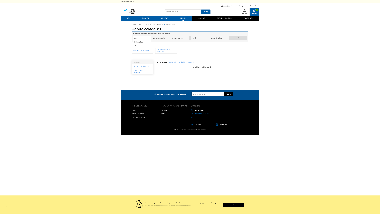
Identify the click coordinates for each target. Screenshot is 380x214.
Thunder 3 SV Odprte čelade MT (141, 71)
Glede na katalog (161, 62)
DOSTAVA (164, 110)
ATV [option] (135, 46)
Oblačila (140, 24)
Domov (134, 24)
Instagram (223, 124)
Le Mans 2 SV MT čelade (142, 66)
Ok (234, 205)
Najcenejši (172, 62)
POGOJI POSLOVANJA (138, 114)
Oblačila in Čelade (150, 24)
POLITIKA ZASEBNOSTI (138, 117)
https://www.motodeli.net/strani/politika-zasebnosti (177, 205)
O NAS (134, 110)
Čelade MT (160, 24)
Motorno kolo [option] (138, 42)
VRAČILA (164, 114)
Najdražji (182, 62)
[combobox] (142, 38)
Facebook (198, 124)
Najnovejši (190, 62)
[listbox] (142, 44)
